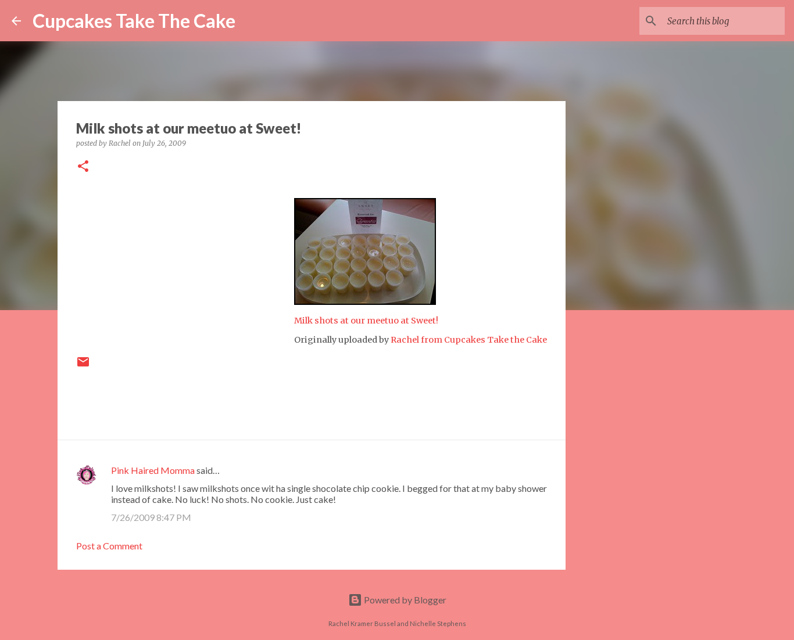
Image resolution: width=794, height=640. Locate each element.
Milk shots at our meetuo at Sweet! (366, 320)
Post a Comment (109, 545)
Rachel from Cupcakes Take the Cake (469, 340)
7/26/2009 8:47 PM (151, 517)
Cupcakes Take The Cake (134, 20)
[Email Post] (83, 366)
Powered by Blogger (404, 599)
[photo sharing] (365, 301)
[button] (83, 167)
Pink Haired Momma (153, 470)
